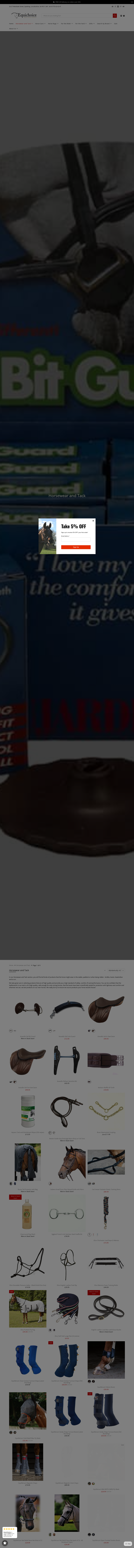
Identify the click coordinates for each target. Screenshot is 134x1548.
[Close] (93, 520)
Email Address (65, 536)
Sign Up (76, 547)
